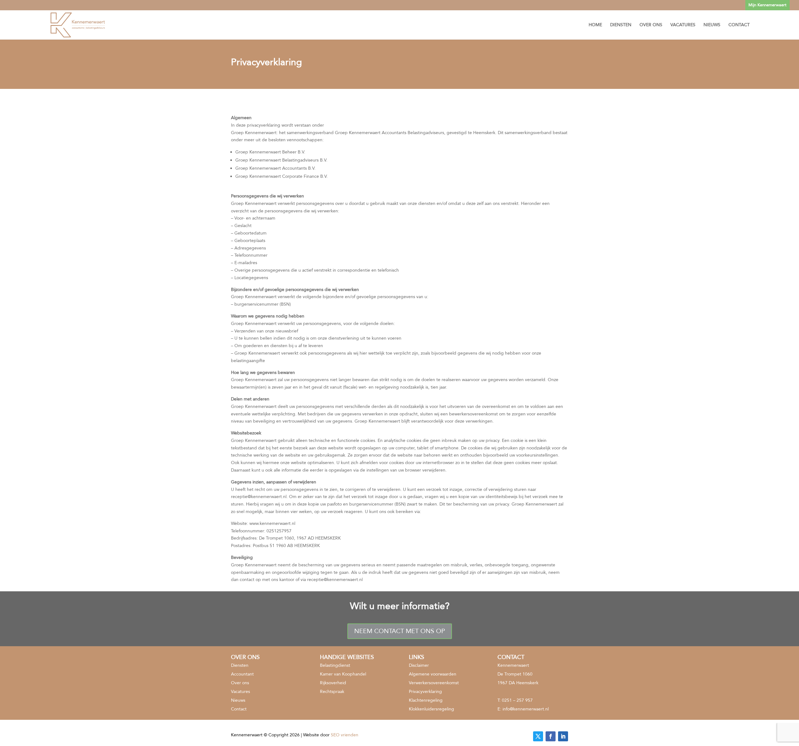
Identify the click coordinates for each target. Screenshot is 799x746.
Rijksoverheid (333, 683)
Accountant (242, 674)
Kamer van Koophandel (343, 674)
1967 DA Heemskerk (518, 683)
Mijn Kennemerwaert (767, 5)
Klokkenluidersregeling (431, 709)
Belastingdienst (335, 665)
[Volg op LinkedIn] (563, 736)
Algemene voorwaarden (432, 674)
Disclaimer (419, 665)
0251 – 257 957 (517, 700)
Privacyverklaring (425, 692)
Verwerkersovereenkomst (434, 683)
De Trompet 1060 (515, 674)
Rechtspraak (332, 692)
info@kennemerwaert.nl (525, 709)
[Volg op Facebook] (551, 736)
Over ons (651, 25)
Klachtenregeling (426, 700)
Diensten (620, 25)
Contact (739, 25)
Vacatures (682, 25)
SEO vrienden (344, 735)
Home (595, 25)
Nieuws (711, 25)
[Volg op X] (538, 736)
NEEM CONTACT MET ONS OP (399, 631)
